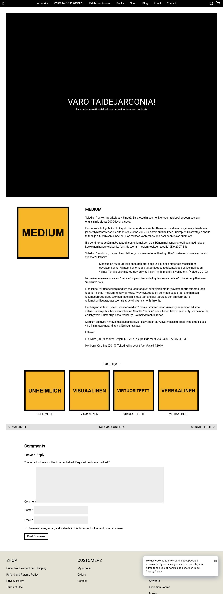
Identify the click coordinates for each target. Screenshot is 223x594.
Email (28, 520)
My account (84, 568)
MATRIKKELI (20, 427)
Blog (145, 3)
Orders (82, 574)
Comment (30, 501)
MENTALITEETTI (201, 427)
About (157, 3)
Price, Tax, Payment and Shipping (26, 568)
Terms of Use (14, 587)
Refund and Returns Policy (22, 574)
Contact (171, 3)
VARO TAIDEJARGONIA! (68, 3)
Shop (133, 3)
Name (28, 510)
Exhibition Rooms (99, 3)
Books (120, 3)
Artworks (42, 3)
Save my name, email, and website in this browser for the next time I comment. (76, 528)
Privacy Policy (15, 581)
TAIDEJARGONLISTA (111, 427)
